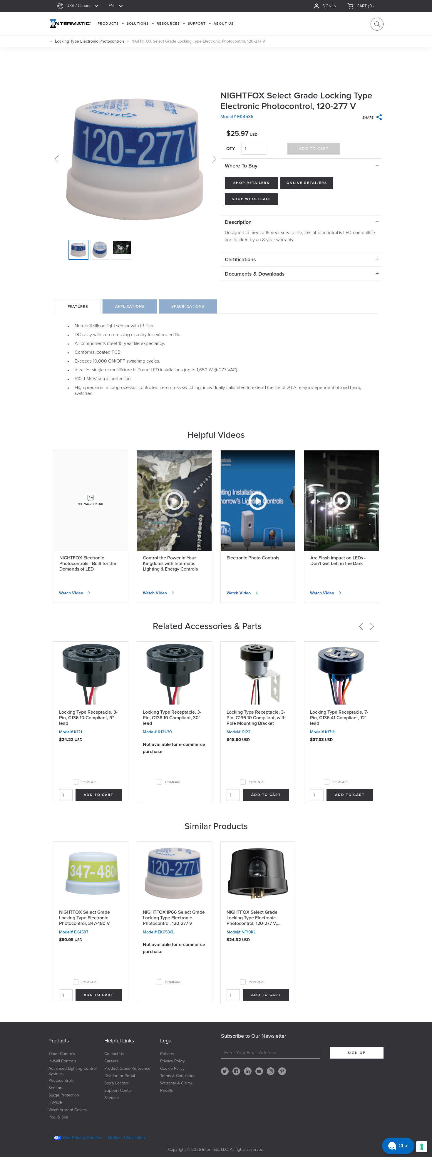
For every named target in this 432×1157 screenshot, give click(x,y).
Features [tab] (78, 306)
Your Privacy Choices (82, 1137)
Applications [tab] (129, 306)
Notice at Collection (126, 1137)
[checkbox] (75, 782)
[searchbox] (85, 6)
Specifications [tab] (187, 306)
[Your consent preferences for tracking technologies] (421, 1146)
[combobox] (85, 6)
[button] (398, 1146)
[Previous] (361, 626)
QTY (230, 148)
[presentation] (78, 306)
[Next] (372, 626)
